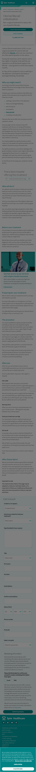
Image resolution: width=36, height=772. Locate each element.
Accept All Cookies (18, 769)
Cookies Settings (18, 764)
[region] (18, 759)
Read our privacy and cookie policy (23, 761)
